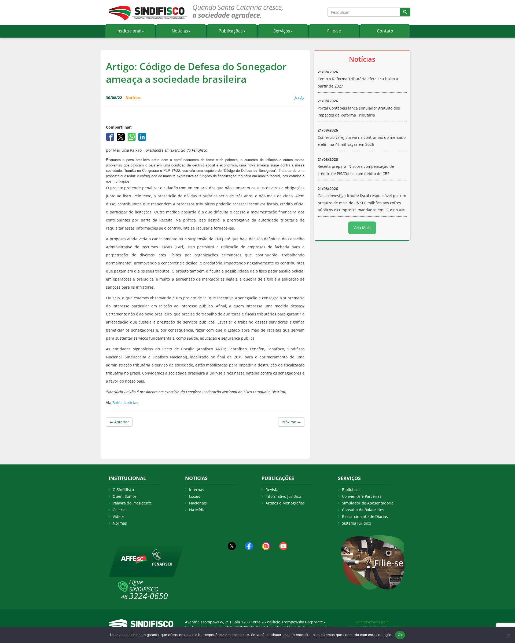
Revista (272, 489)
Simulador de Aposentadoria (367, 503)
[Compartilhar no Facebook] (110, 136)
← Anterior (119, 421)
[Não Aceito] (508, 635)
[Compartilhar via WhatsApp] (132, 136)
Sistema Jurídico (356, 523)
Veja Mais (362, 227)
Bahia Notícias (125, 402)
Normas (120, 523)
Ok (400, 635)
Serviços (281, 31)
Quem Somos (125, 496)
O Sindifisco (123, 489)
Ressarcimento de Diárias (365, 516)
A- (302, 98)
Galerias (120, 509)
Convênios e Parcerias (361, 496)
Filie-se (334, 31)
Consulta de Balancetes (363, 509)
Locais (194, 496)
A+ (297, 98)
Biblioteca (351, 489)
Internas (196, 489)
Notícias (180, 31)
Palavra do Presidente (132, 503)
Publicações (231, 31)
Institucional (128, 31)
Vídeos (118, 516)
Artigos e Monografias (285, 503)
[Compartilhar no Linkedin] (142, 136)
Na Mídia (197, 509)
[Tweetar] (121, 136)
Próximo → (291, 421)
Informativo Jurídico (283, 496)
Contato (385, 31)
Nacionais (198, 503)
